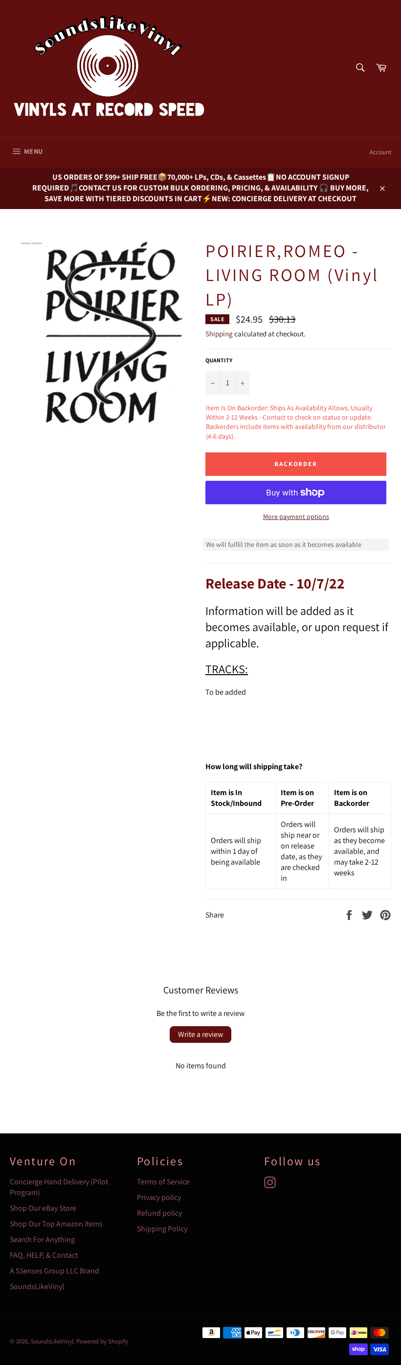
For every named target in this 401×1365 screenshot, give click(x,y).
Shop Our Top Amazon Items (56, 1224)
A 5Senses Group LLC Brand (54, 1271)
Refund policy (159, 1213)
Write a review (200, 1034)
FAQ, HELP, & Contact (44, 1255)
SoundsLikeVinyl (37, 1286)
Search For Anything (42, 1239)
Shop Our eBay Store (43, 1208)
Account (380, 152)
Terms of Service (163, 1182)
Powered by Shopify (102, 1341)
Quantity (218, 360)
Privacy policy (159, 1197)
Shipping (219, 333)
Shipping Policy (162, 1229)
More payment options (296, 516)
